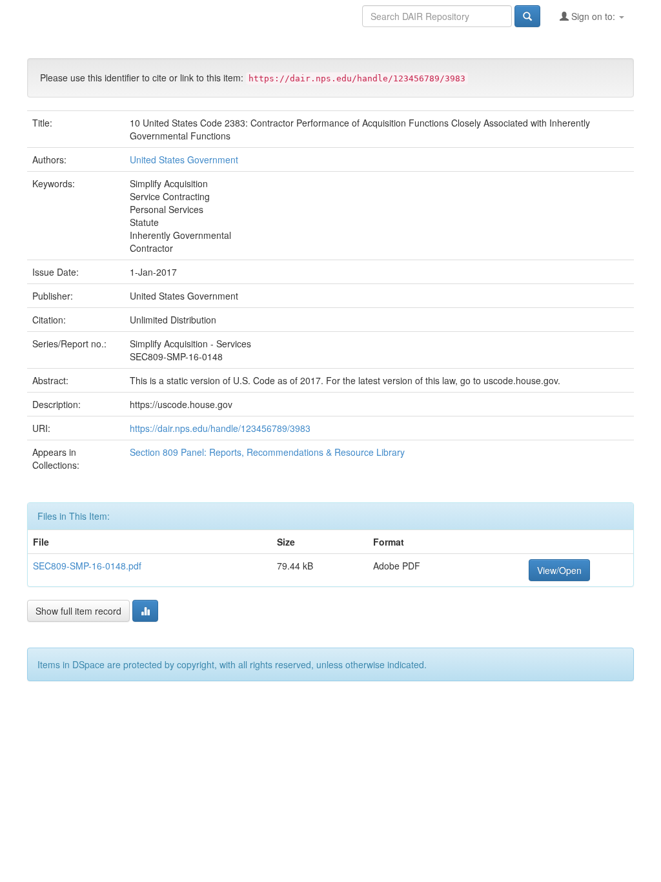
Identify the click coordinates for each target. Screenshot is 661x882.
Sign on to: (593, 16)
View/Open (559, 570)
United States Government (184, 159)
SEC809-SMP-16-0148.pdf (87, 565)
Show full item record (78, 610)
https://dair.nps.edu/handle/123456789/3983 (220, 428)
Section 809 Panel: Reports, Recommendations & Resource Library (267, 452)
